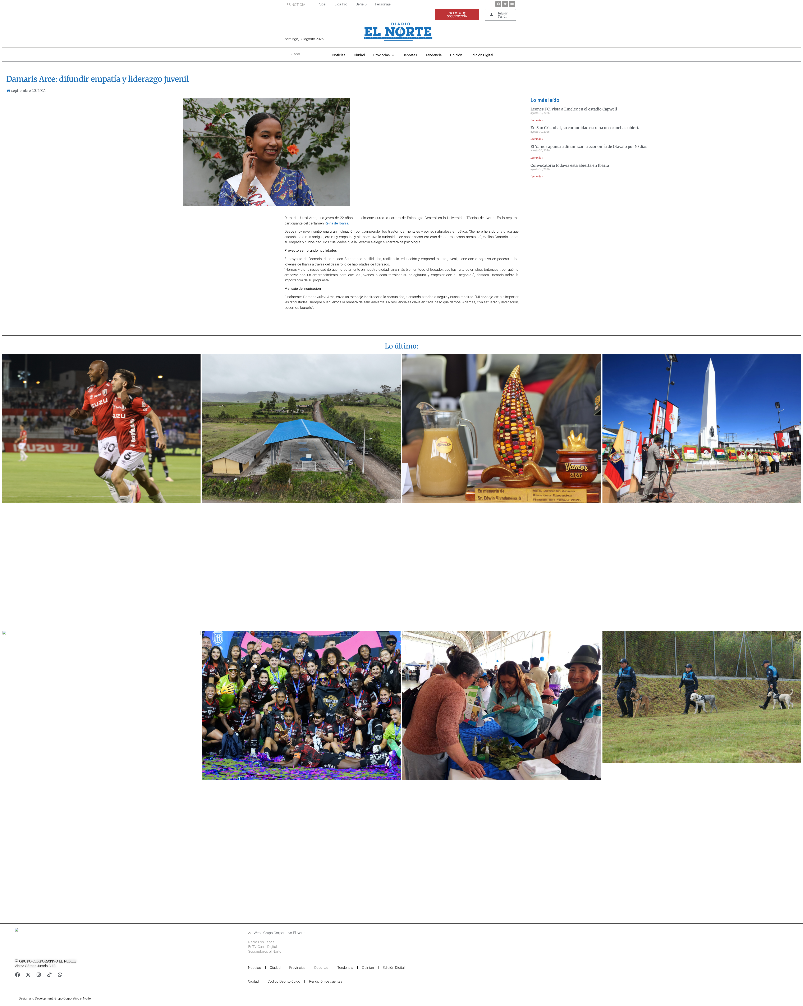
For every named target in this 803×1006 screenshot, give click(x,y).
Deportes (410, 55)
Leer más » (537, 120)
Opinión (456, 55)
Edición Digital (482, 55)
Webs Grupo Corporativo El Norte (280, 933)
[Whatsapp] (60, 974)
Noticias (338, 55)
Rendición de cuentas (325, 981)
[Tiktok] (49, 974)
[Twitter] (505, 4)
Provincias (381, 55)
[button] (377, 933)
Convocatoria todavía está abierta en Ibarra (570, 165)
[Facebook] (498, 4)
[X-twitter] (28, 974)
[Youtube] (512, 4)
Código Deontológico (283, 981)
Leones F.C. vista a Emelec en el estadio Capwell (574, 109)
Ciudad (359, 55)
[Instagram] (38, 974)
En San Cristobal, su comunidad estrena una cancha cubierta (586, 127)
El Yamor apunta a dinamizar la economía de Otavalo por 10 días (589, 146)
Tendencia (434, 55)
